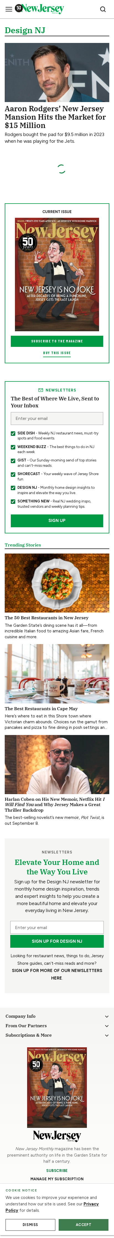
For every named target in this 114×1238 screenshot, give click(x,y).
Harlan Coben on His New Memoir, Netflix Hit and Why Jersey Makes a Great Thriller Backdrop (54, 804)
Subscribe (57, 1170)
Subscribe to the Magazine (57, 341)
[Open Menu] (9, 9)
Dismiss (30, 1225)
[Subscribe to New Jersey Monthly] (57, 1087)
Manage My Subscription (57, 1179)
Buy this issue (57, 352)
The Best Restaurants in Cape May (41, 708)
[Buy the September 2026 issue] (57, 274)
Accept (84, 1225)
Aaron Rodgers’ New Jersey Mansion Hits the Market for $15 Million (55, 116)
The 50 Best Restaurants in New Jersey (47, 617)
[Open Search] (102, 9)
